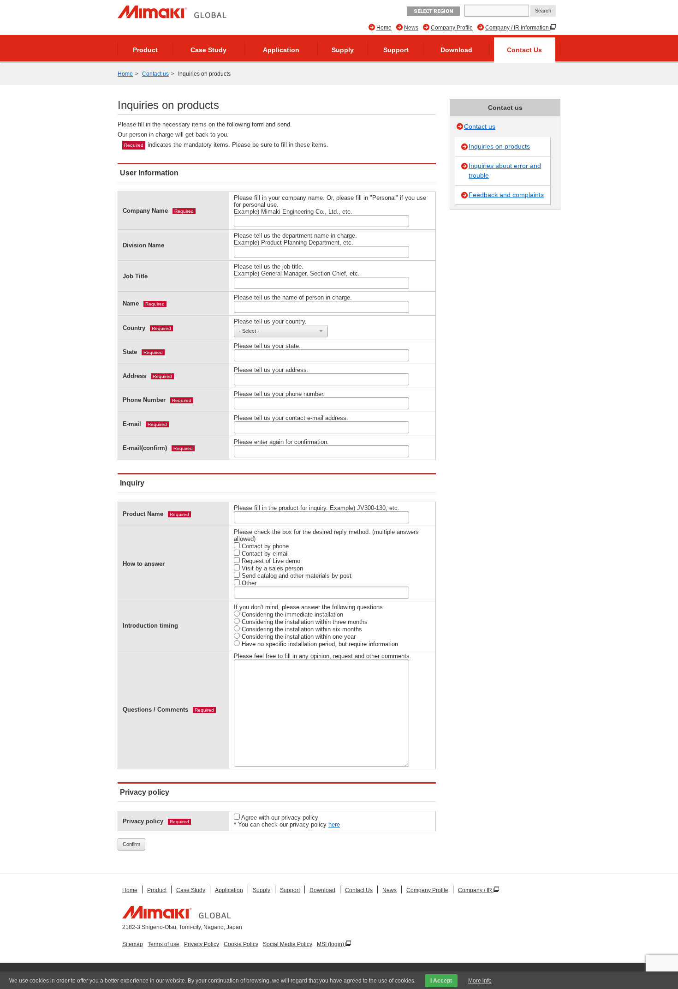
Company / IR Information (517, 27)
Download (456, 50)
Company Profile (452, 27)
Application (281, 50)
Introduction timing (150, 625)
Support (396, 50)
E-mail (132, 423)
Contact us (155, 74)
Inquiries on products (499, 146)
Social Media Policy (287, 944)
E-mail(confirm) (145, 447)
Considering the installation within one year (298, 636)
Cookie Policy (241, 944)
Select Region (433, 11)
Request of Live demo (270, 560)
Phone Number (144, 399)
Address (134, 375)
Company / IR (476, 890)
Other (248, 583)
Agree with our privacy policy (279, 817)
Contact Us (524, 50)
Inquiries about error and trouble (505, 170)
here (334, 824)
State (130, 351)
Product (145, 50)
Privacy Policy (201, 944)
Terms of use (163, 944)
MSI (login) (331, 944)
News (411, 27)
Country (134, 327)
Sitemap (132, 944)
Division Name (143, 245)
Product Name (143, 513)
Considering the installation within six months (301, 629)
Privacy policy (143, 821)
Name (131, 303)
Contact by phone (264, 546)
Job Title (135, 276)
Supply (343, 50)
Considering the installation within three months (304, 621)
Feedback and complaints (506, 194)
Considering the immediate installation (291, 614)
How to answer (144, 563)
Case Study (208, 50)
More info (480, 980)
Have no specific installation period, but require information (319, 644)
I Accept (441, 980)
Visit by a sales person (271, 568)
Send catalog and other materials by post (295, 575)
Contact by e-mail (264, 553)
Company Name (145, 210)
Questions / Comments (155, 709)
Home (384, 27)
